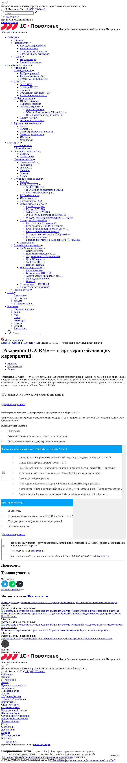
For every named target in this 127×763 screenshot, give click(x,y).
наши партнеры (9, 22)
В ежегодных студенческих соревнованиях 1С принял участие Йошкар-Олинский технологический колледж (59, 602)
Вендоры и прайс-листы (14, 710)
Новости (28, 342)
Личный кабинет (10, 721)
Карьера (5, 732)
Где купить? (12, 17)
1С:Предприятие (10, 690)
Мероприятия (14, 366)
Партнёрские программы (14, 718)
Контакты (6, 738)
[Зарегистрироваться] (13, 404)
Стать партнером (10, 704)
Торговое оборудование (13, 699)
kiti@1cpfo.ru (102, 556)
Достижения (7, 729)
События (17, 342)
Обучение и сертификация (15, 715)
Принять (115, 756)
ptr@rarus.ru (37, 551)
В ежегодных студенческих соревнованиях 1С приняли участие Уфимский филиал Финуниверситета (55, 630)
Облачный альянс (10, 707)
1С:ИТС (5, 693)
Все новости (38, 596)
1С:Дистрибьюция (11, 696)
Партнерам (7, 702)
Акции (11, 369)
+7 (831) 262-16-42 (35, 9)
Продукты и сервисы (12, 685)
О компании (7, 727)
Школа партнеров (10, 713)
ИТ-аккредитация (10, 735)
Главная (5, 342)
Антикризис (7, 688)
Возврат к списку (10, 589)
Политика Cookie (55, 759)
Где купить (11, 741)
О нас (4, 724)
